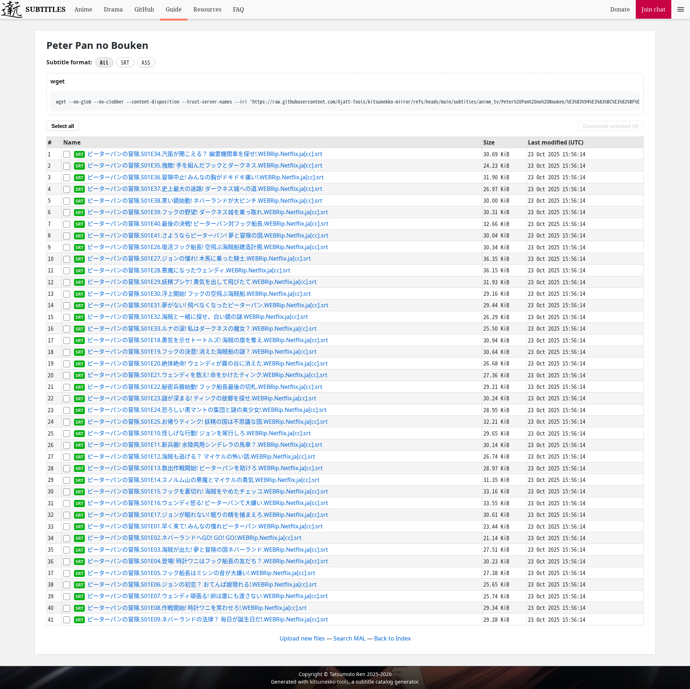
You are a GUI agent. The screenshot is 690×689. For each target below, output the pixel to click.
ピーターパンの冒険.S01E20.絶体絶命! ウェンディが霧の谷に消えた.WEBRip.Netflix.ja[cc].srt (207, 363)
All (104, 62)
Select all (62, 126)
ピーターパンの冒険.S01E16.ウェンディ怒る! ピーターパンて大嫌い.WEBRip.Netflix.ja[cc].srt (207, 503)
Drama (113, 9)
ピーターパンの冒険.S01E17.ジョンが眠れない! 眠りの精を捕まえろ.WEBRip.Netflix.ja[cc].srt (207, 515)
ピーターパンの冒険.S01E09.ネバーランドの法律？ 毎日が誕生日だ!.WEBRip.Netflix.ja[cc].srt (207, 619)
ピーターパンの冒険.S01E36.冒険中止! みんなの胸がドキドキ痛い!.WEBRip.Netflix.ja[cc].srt (205, 177)
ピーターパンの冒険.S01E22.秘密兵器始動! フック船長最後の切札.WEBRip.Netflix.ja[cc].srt (204, 387)
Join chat (653, 9)
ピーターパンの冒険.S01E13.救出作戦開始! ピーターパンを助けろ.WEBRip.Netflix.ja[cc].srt (205, 468)
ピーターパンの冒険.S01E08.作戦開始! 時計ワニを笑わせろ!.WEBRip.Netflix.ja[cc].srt (197, 608)
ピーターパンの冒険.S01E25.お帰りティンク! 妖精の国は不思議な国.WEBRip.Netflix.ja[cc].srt (207, 422)
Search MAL (349, 638)
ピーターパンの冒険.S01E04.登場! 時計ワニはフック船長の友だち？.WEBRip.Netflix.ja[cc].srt (207, 561)
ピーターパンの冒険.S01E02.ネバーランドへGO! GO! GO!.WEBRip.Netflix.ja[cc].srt (194, 538)
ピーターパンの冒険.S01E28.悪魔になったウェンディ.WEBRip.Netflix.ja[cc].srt (188, 270)
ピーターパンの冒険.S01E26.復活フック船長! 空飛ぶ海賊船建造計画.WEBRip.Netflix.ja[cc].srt (207, 247)
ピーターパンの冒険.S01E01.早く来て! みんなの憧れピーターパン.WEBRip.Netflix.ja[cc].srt (205, 526)
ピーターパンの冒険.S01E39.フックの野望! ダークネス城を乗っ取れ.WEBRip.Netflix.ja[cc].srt (207, 212)
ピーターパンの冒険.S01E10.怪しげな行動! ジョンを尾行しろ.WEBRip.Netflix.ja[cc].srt (199, 433)
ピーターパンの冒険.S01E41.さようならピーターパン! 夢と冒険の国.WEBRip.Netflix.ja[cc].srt (207, 235)
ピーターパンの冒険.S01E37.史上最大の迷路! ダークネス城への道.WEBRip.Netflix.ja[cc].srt (204, 189)
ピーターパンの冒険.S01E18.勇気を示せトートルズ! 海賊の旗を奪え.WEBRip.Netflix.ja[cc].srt (207, 340)
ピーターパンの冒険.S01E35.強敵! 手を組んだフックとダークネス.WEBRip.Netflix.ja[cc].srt (204, 166)
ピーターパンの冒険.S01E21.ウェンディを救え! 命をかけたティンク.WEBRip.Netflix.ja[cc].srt (207, 375)
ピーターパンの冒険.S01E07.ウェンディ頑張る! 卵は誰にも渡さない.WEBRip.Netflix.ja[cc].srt (207, 596)
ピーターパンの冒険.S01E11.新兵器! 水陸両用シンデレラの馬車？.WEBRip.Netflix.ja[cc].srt (204, 445)
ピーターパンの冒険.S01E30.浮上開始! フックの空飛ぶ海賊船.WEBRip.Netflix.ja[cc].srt (199, 294)
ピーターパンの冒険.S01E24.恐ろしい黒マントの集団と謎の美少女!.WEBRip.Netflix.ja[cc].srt (207, 410)
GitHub (144, 9)
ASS (146, 62)
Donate (620, 9)
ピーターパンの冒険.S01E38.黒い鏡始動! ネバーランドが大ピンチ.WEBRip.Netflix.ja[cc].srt (204, 201)
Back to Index (392, 638)
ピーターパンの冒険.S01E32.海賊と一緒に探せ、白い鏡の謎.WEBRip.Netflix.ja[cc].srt (197, 317)
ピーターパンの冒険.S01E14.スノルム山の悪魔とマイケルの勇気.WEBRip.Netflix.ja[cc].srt (203, 480)
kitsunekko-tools (329, 681)
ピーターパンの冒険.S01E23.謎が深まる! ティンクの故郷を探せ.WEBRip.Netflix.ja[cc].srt (201, 398)
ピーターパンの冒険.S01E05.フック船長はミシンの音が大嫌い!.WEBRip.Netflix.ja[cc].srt (201, 573)
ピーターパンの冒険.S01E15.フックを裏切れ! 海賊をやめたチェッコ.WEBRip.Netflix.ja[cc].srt (207, 491)
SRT (125, 62)
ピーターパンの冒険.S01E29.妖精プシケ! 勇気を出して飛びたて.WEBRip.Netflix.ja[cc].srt (202, 282)
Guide (174, 9)
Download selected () (611, 126)
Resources (207, 9)
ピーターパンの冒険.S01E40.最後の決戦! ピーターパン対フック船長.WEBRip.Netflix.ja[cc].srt (207, 224)
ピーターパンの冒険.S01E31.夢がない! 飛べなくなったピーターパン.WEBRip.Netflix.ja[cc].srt (207, 305)
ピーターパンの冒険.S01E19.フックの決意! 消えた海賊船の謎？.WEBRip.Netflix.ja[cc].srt (202, 352)
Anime (83, 9)
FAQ (238, 9)
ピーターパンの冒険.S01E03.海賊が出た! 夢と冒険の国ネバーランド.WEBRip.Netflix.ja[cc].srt (207, 550)
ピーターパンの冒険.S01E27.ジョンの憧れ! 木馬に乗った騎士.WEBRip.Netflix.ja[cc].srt (199, 259)
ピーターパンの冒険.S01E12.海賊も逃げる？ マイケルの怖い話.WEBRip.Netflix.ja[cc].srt (201, 456)
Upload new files (302, 638)
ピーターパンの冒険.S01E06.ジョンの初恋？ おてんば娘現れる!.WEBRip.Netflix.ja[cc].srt (202, 584)
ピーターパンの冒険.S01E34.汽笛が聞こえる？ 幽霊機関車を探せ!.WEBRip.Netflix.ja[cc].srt (204, 154)
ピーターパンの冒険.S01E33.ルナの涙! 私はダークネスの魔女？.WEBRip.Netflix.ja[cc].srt (202, 328)
